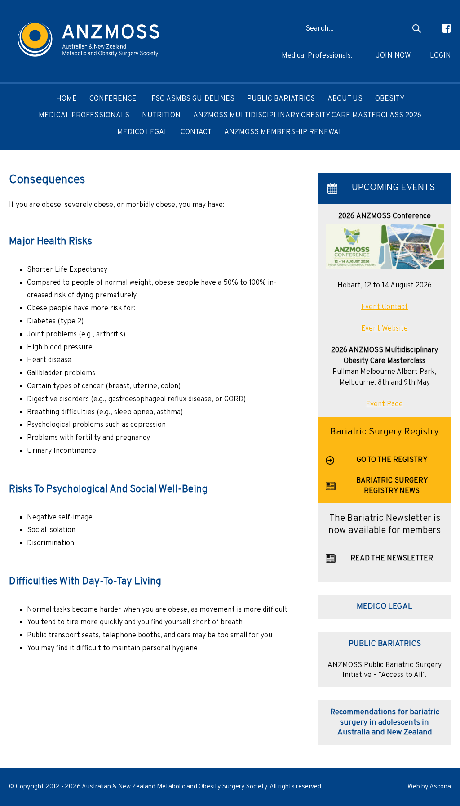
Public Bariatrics (281, 98)
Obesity (389, 98)
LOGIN (440, 55)
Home (66, 98)
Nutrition (161, 115)
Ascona (440, 787)
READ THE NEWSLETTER (391, 558)
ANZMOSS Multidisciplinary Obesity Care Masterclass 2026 (307, 115)
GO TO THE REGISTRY (392, 460)
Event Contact (384, 307)
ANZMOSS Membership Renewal (283, 132)
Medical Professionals (84, 115)
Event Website (384, 328)
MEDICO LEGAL (142, 132)
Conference (113, 98)
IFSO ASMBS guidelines (191, 98)
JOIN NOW (393, 55)
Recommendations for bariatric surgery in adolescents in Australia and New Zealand (384, 722)
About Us (345, 98)
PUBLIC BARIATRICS (385, 644)
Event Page (384, 404)
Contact (196, 132)
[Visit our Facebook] (438, 28)
